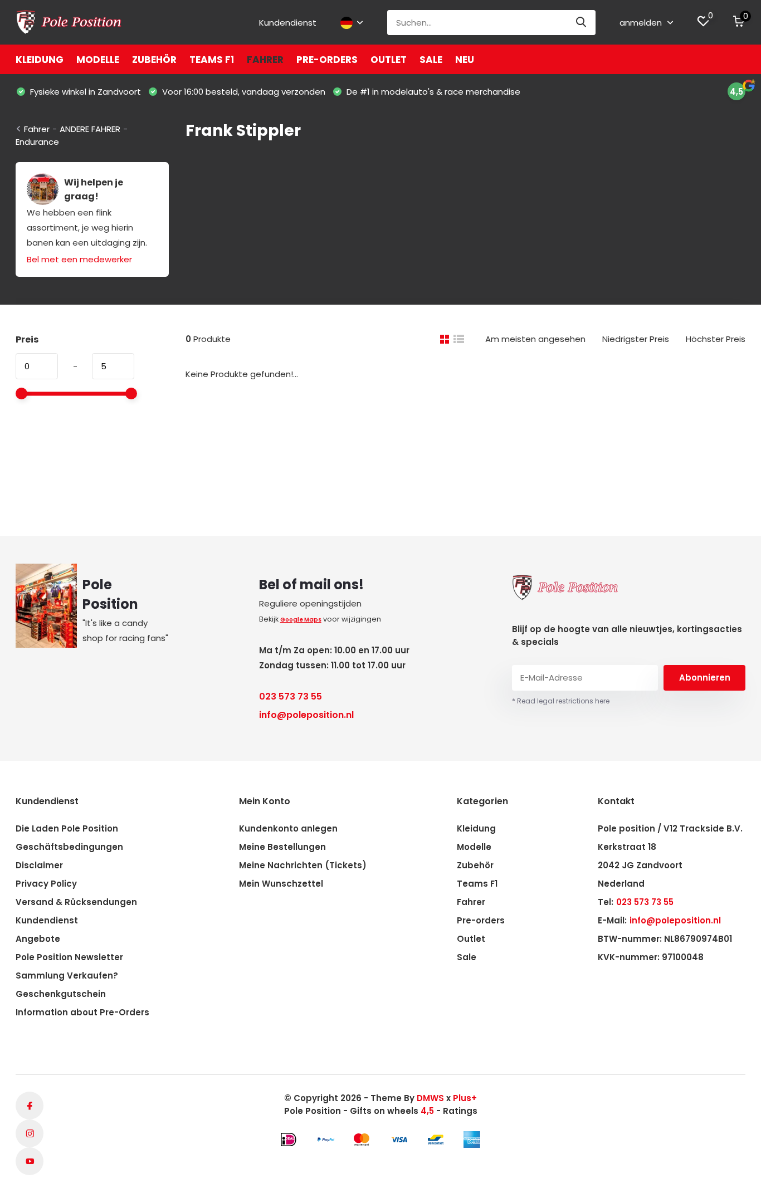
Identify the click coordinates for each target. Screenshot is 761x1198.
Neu (464, 59)
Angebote (38, 939)
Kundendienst (287, 22)
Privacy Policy (46, 883)
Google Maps (300, 619)
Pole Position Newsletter (69, 957)
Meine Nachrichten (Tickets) (303, 865)
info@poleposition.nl (306, 714)
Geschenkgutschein (61, 994)
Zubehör (154, 59)
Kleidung (40, 59)
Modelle (97, 59)
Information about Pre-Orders (82, 1012)
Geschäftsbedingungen (69, 847)
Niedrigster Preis (635, 339)
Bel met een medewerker (79, 259)
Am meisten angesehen (535, 339)
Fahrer (265, 59)
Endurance (37, 142)
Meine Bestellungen (282, 847)
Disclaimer (39, 865)
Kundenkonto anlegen (288, 828)
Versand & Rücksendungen (76, 902)
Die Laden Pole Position (67, 828)
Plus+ (465, 1098)
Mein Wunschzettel (281, 883)
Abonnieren (704, 677)
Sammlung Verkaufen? (67, 975)
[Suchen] (582, 22)
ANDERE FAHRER (90, 129)
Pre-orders (327, 59)
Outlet (388, 59)
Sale (430, 59)
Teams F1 (211, 59)
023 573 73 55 (290, 696)
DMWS (430, 1098)
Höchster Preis (715, 339)
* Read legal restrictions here (560, 701)
